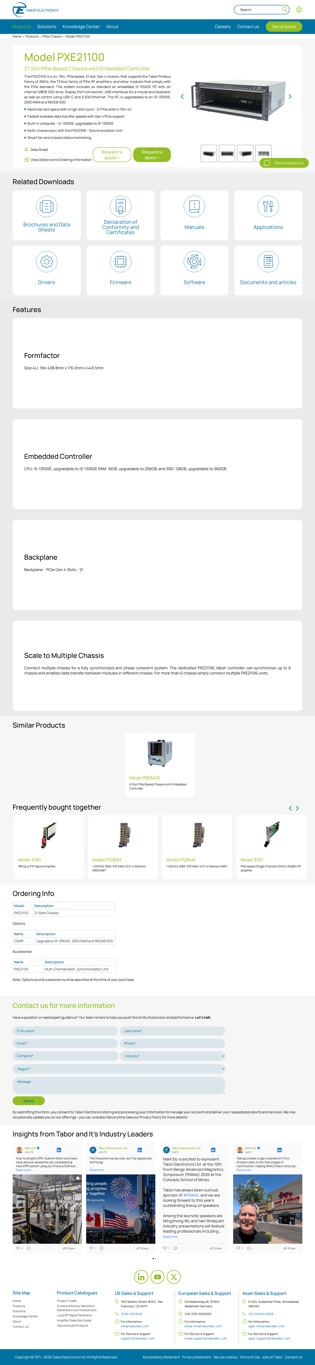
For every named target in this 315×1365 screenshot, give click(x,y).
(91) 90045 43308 (260, 1314)
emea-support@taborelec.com (205, 1338)
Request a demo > (152, 155)
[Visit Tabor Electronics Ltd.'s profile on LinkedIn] (94, 1150)
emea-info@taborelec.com (203, 1326)
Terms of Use (250, 1357)
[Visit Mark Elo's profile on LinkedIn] (20, 1150)
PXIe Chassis (52, 36)
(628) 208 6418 (131, 1314)
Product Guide (66, 1301)
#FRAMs (190, 1195)
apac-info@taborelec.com (266, 1326)
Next (289, 96)
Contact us (248, 26)
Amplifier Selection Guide (74, 1320)
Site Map (21, 1292)
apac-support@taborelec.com (269, 1338)
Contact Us (20, 1326)
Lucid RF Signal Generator (74, 1315)
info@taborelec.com (135, 1326)
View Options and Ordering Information (61, 159)
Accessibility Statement (161, 1357)
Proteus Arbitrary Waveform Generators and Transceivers (76, 1308)
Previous (182, 96)
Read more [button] (23, 1170)
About (17, 1321)
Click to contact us (288, 163)
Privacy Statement (196, 1357)
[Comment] (27, 1248)
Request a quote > (112, 155)
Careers (223, 26)
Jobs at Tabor (272, 1357)
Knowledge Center (25, 1316)
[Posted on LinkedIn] (59, 1150)
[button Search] (285, 9)
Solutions (19, 1311)
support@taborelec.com (137, 1338)
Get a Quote (284, 26)
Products (32, 36)
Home (17, 36)
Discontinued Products (72, 1325)
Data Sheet (39, 149)
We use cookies (225, 1357)
